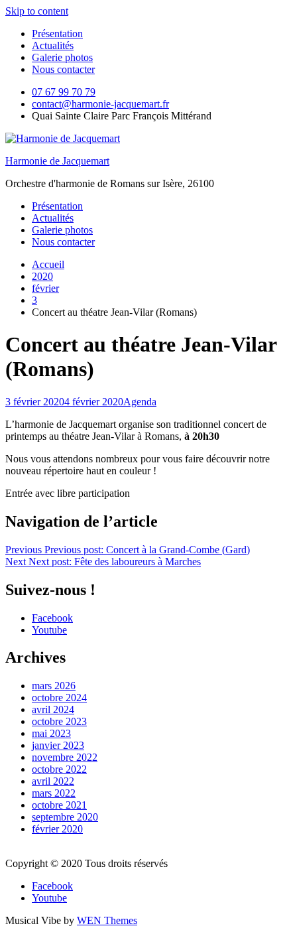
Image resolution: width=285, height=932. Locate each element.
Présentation (57, 33)
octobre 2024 (59, 697)
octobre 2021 (59, 805)
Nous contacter (63, 69)
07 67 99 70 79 (63, 92)
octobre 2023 (59, 721)
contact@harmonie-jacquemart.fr (100, 103)
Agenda (139, 401)
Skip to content (36, 11)
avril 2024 (53, 709)
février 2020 (57, 828)
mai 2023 (51, 733)
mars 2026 (54, 685)
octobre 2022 (59, 769)
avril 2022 (53, 781)
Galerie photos (62, 57)
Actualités (53, 45)
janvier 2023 (58, 745)
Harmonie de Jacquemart (57, 160)
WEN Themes (107, 920)
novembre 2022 (64, 757)
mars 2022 (54, 793)
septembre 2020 (65, 817)
